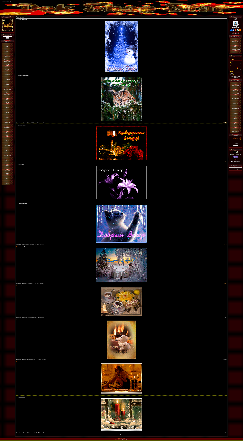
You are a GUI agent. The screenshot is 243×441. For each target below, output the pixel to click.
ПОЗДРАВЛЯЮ (7, 79)
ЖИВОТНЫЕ (7, 104)
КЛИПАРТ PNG (235, 103)
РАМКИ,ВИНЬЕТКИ (235, 108)
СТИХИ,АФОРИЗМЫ (7, 94)
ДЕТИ (7, 51)
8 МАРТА (7, 130)
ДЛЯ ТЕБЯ (7, 69)
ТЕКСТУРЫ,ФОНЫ (235, 131)
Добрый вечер (21, 122)
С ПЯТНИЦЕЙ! (7, 64)
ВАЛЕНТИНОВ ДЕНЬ (7, 89)
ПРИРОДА (7, 117)
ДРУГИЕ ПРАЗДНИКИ (7, 155)
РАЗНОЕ (7, 183)
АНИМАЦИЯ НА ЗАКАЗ (235, 41)
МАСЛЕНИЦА (7, 145)
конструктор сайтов (122, 439)
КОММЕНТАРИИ (7, 97)
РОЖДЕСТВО (7, 122)
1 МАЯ (7, 132)
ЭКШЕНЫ (235, 118)
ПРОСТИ (7, 99)
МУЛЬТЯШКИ (7, 175)
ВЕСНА (7, 107)
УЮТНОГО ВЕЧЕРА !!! (22, 319)
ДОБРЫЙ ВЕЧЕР (7, 59)
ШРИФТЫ (235, 126)
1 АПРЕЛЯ (7, 140)
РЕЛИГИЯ (7, 173)
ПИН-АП (7, 160)
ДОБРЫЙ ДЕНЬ (7, 56)
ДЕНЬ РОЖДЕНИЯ (7, 71)
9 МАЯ (7, 135)
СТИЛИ (235, 123)
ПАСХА (7, 150)
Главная (17, 17)
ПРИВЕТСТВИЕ (7, 66)
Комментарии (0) (42, 122)
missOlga (32, 317)
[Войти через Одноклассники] (240, 30)
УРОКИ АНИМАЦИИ (235, 83)
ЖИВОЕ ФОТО (7, 170)
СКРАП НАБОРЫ (235, 113)
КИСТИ (235, 121)
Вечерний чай (20, 285)
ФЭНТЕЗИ (7, 165)
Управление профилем (235, 33)
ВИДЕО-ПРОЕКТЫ (235, 95)
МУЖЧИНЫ (7, 163)
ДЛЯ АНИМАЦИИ (235, 90)
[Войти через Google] (238, 30)
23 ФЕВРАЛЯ (7, 137)
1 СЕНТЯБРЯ (7, 142)
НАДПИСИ (7, 46)
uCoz (127, 439)
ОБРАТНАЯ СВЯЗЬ (235, 51)
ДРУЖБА (7, 84)
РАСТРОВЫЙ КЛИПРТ (235, 98)
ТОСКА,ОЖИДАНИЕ (7, 92)
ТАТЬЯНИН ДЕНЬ (7, 127)
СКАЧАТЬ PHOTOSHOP (236, 88)
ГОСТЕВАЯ (235, 44)
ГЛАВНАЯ (235, 39)
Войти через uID (235, 27)
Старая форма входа (235, 32)
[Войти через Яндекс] (235, 30)
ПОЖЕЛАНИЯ (7, 74)
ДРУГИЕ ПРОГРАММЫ (235, 93)
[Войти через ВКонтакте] (231, 30)
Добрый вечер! (21, 164)
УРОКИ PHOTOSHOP (235, 85)
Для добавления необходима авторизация (235, 77)
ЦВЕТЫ (7, 102)
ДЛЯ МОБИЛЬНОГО (7, 168)
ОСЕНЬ (7, 112)
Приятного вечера (21, 397)
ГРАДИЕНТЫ (235, 128)
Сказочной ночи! (21, 246)
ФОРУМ (235, 46)
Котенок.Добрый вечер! (22, 203)
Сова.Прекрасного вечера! (23, 75)
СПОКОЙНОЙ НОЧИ (7, 61)
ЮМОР (7, 178)
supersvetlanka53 (33, 359)
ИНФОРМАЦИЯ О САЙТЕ (235, 49)
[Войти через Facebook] (233, 30)
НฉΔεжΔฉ (32, 122)
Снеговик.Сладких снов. (23, 19)
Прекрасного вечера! (22, 125)
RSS (10, 1)
